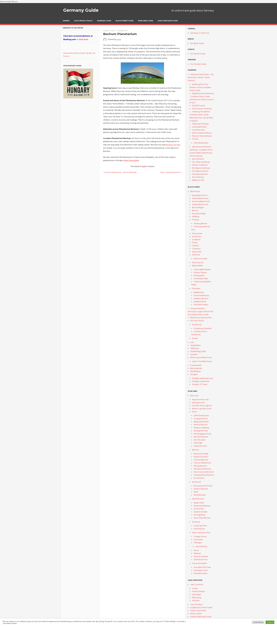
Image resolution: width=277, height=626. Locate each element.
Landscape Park (200, 525)
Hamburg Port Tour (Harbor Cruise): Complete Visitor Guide (200, 87)
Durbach (193, 354)
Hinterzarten (197, 233)
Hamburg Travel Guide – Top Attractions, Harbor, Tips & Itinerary (201, 77)
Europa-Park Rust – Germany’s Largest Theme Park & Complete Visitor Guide (200, 311)
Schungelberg (199, 515)
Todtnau (195, 245)
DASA (196, 492)
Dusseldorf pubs (200, 573)
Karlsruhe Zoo (198, 262)
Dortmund (196, 482)
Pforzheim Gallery (201, 304)
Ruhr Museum (199, 440)
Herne (196, 550)
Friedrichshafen (198, 591)
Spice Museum (198, 159)
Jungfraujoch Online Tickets (201, 607)
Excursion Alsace (197, 320)
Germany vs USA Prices (73, 28)
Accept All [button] (270, 622)
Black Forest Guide (124, 21)
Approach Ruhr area (200, 399)
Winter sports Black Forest (201, 357)
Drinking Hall (199, 275)
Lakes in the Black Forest (202, 361)
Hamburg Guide (104, 21)
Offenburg (194, 348)
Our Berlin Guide (197, 43)
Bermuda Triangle (201, 453)
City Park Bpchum (201, 460)
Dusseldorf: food (200, 570)
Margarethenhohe (201, 421)
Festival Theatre (200, 272)
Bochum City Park (172, 144)
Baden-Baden (197, 265)
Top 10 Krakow (196, 604)
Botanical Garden (201, 457)
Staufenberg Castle (198, 351)
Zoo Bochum (199, 478)
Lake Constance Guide (168, 21)
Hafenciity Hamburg (200, 124)
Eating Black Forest (199, 195)
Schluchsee (196, 236)
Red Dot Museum (201, 437)
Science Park (199, 509)
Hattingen (198, 542)
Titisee (194, 242)
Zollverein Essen (200, 446)
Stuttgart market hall (200, 381)
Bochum (195, 450)
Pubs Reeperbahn (201, 143)
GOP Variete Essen (201, 415)
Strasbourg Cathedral (202, 328)
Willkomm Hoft (198, 180)
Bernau (195, 210)
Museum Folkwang (201, 427)
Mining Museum (200, 466)
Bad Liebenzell (196, 368)
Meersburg (196, 597)
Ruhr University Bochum (170, 172)
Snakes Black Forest (200, 204)
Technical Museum (201, 295)
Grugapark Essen (201, 418)
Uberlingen (196, 594)
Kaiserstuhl (196, 251)
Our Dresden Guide (198, 64)
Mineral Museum (201, 424)
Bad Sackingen (198, 207)
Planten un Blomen (200, 165)
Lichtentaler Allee (201, 278)
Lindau (195, 588)
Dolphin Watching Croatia (200, 616)
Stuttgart (194, 374)
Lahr (192, 342)
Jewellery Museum (201, 298)
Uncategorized (122, 30)
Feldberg (195, 216)
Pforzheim (196, 288)
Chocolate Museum (200, 174)
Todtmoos (196, 248)
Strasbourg (196, 324)
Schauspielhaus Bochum (204, 475)
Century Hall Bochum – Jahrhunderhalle (120, 172)
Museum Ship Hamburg (201, 136)
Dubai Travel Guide (198, 610)
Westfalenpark (200, 495)
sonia (118, 39)
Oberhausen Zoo (201, 559)
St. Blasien (196, 239)
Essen (194, 411)
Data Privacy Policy (83, 21)
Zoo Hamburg (197, 177)
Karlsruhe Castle (200, 258)
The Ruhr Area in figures (202, 405)
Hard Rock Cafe (198, 130)
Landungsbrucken (199, 127)
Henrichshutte (201, 546)
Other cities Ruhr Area (201, 532)
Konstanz (196, 600)
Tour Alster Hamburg (200, 162)
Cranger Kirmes (200, 536)
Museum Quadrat (201, 556)
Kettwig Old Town (201, 431)
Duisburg (196, 522)
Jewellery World (200, 301)
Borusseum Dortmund (203, 486)
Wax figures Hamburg (201, 168)
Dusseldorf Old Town (202, 567)
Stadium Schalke (200, 512)
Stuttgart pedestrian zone (202, 378)
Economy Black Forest (201, 201)
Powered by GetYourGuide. (74, 53)
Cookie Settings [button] (258, 622)
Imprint (66, 21)
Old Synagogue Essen (202, 434)
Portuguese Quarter (200, 171)
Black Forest (195, 191)
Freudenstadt (195, 365)
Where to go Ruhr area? (201, 408)
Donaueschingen (199, 213)
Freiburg (195, 219)
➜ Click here (82, 39)
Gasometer (198, 539)
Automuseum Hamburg (201, 108)
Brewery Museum (201, 489)
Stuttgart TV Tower (199, 384)
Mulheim (197, 553)
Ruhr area (194, 395)
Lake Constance (196, 584)
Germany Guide (80, 10)
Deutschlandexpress (202, 506)
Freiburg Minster (200, 223)
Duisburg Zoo (199, 528)
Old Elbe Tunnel (198, 105)
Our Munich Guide (197, 53)
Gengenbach (195, 345)
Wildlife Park (199, 292)
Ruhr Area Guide (145, 21)
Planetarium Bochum (202, 469)
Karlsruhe (196, 254)
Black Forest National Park (201, 317)
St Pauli (195, 139)
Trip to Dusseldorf (199, 563)
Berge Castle (199, 502)
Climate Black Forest (200, 198)
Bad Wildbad (195, 371)
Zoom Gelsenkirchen (202, 518)
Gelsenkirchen (198, 499)
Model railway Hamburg (202, 133)
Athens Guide (195, 613)
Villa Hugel (198, 443)
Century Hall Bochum (202, 463)
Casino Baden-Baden (202, 269)
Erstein (195, 338)
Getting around (198, 402)
